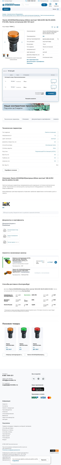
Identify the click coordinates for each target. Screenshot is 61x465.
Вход (50, 6)
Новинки (5, 411)
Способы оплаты (7, 432)
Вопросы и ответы (7, 430)
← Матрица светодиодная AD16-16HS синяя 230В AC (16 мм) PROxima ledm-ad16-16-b (15, 354)
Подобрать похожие (11, 170)
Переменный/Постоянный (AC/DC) (45, 151)
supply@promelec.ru (10, 385)
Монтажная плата (51, 145)
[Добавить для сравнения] (55, 27)
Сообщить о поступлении (42, 273)
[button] (4, 42)
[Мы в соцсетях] (34, 379)
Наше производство (8, 417)
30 (55, 154)
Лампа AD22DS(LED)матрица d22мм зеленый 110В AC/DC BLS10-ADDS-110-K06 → (37, 354)
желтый (53, 138)
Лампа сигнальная (50, 132)
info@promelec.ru (9, 380)
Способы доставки (7, 428)
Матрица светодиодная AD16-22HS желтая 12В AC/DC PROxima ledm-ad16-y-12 (21, 260)
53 (55, 158)
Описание (29, 63)
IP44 (54, 148)
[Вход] (50, 4)
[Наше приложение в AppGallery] (38, 389)
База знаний (6, 435)
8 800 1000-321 (7, 375)
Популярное (6, 437)
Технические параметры (11, 119)
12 (55, 135)
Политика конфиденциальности (11, 450)
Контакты (5, 406)
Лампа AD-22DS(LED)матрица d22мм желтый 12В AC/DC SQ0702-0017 (21, 271)
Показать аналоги (30, 98)
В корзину (51, 93)
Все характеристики (32, 59)
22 (55, 142)
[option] (13, 41)
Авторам (4, 419)
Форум (4, 439)
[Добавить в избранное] (52, 27)
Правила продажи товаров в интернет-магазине (16, 426)
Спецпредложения (8, 413)
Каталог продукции (8, 408)
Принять (43, 460)
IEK (43, 36)
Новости (4, 404)
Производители (7, 409)
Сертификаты (6, 433)
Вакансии (5, 415)
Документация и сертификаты (35, 61)
